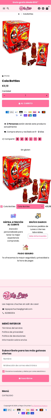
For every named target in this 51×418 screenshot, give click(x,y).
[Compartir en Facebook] (17, 139)
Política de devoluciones (14, 336)
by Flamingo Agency (39, 406)
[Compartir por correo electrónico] (35, 139)
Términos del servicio (12, 328)
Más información (37, 236)
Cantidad (6, 91)
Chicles (6, 76)
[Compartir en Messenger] (39, 139)
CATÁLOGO (7, 395)
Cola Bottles (28, 14)
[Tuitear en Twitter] (22, 139)
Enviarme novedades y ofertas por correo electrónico (25, 371)
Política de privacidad (12, 332)
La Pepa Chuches (24, 406)
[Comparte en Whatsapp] (31, 139)
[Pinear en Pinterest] (26, 139)
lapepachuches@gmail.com (17, 309)
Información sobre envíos (14, 339)
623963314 (8, 313)
